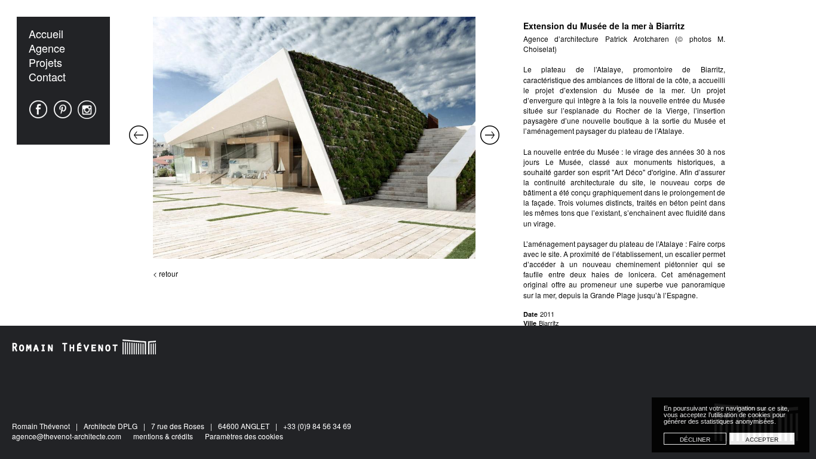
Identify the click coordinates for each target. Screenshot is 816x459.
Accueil (46, 33)
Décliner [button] (695, 439)
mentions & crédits (163, 436)
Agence (47, 47)
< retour (165, 273)
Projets (45, 62)
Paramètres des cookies (244, 436)
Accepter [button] (762, 439)
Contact (47, 76)
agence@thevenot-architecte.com (66, 436)
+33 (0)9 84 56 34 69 (317, 426)
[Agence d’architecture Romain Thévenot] (84, 346)
